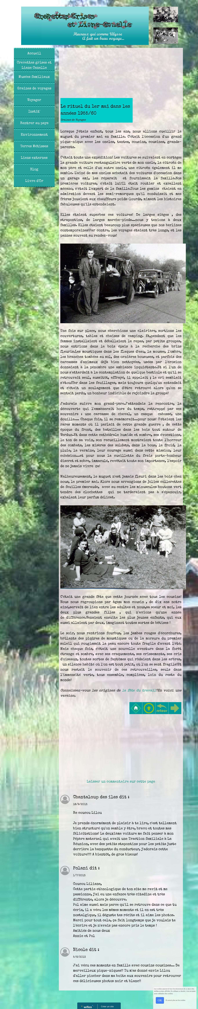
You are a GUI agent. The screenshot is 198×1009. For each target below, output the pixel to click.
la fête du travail (139, 690)
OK (160, 1000)
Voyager (34, 100)
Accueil (34, 53)
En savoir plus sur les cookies (175, 1000)
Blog (34, 169)
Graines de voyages (34, 88)
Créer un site (107, 1006)
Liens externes (34, 158)
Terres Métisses (34, 146)
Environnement (34, 135)
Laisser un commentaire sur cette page (121, 781)
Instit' (34, 111)
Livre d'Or (34, 181)
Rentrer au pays (34, 123)
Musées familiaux (34, 77)
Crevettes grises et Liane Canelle (34, 65)
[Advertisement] (33, 246)
